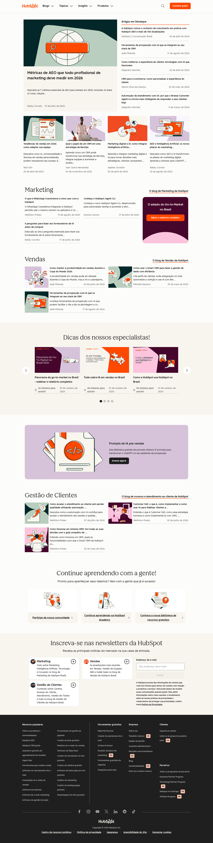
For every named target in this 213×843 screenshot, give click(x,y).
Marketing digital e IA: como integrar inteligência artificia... (127, 146)
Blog (131, 761)
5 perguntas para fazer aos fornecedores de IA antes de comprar (49, 225)
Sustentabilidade (139, 766)
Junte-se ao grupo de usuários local (173, 738)
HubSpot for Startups (172, 791)
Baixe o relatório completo (165, 217)
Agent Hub (27, 760)
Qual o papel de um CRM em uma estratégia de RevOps (83, 146)
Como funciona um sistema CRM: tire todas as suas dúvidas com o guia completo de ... (77, 531)
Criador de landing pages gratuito (68, 787)
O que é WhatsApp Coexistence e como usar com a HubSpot (52, 200)
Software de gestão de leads (35, 800)
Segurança (112, 832)
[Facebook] (79, 812)
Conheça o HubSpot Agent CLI (99, 198)
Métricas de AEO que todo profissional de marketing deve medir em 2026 (64, 75)
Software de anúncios (32, 790)
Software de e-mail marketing (35, 795)
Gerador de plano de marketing (107, 753)
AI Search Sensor (105, 745)
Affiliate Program (170, 797)
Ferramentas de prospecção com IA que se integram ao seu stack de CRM (152, 47)
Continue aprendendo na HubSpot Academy (104, 617)
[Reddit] (125, 812)
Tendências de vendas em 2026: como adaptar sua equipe (40, 146)
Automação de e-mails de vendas (33, 782)
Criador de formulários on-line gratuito (70, 758)
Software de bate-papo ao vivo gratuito (71, 772)
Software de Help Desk (67, 751)
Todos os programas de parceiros (175, 772)
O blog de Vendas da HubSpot (170, 260)
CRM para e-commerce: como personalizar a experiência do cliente (152, 81)
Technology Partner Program (172, 784)
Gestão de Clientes (49, 685)
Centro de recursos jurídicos (56, 832)
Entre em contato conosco (140, 771)
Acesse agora (120, 460)
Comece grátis (180, 6)
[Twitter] (106, 812)
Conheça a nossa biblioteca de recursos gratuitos (158, 617)
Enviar (160, 675)
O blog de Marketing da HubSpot (168, 191)
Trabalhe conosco (139, 736)
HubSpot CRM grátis (31, 745)
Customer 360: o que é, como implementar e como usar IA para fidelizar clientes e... (160, 506)
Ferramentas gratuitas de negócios (109, 762)
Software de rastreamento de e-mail (36, 772)
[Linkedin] (116, 812)
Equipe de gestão (137, 741)
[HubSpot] (106, 821)
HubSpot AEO (28, 740)
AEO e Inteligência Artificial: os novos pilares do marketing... (169, 146)
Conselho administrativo (140, 746)
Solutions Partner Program (171, 777)
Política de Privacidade (152, 704)
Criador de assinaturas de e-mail (110, 738)
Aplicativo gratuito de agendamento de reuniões (34, 753)
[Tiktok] (134, 812)
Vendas (95, 661)
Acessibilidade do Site (135, 832)
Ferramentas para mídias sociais (36, 765)
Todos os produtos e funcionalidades (31, 733)
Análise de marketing (67, 780)
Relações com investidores (141, 753)
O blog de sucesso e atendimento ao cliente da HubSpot (155, 496)
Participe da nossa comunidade (51, 617)
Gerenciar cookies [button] (161, 832)
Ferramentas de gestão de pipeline (69, 733)
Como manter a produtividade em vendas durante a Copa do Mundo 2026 (77, 270)
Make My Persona (105, 731)
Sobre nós (133, 731)
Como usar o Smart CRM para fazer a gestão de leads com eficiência (158, 270)
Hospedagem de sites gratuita (71, 795)
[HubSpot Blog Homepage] (30, 5)
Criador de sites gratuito (68, 740)
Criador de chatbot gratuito (69, 765)
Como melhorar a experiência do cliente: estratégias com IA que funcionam (155, 64)
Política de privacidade (89, 832)
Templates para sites (107, 770)
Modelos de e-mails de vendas (71, 745)
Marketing (43, 661)
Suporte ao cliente (168, 731)
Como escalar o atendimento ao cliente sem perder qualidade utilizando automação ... (77, 506)
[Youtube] (97, 812)
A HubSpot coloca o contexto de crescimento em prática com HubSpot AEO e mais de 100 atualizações (153, 30)
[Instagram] (88, 812)
